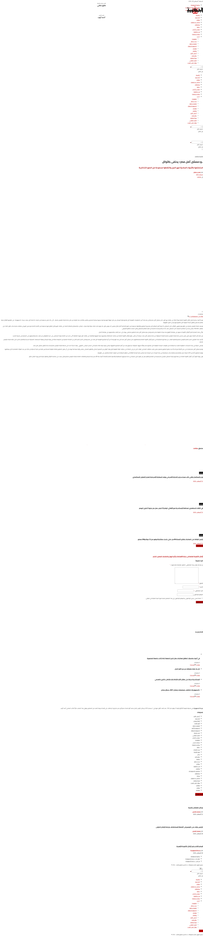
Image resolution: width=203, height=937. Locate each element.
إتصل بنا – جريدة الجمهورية (192, 859)
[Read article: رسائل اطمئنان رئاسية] (101, 801)
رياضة (198, 27)
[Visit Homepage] (195, 13)
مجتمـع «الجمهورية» (194, 771)
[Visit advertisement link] (174, 444)
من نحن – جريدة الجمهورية (193, 861)
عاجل (198, 754)
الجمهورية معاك (192, 46)
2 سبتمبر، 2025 (199, 175)
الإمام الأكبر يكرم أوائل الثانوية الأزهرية (189, 846)
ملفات (198, 20)
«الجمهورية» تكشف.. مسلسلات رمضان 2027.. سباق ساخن (180, 690)
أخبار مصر (197, 17)
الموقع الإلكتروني (198, 594)
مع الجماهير (193, 58)
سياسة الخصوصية (195, 5)
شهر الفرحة (197, 752)
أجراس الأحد (193, 53)
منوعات (195, 48)
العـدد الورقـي (193, 60)
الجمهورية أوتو (196, 728)
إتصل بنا (201, 931)
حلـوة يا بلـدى (196, 742)
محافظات (197, 25)
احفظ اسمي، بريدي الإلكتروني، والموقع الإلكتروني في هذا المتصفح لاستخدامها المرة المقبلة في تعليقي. (173, 598)
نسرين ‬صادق (196, 172)
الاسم (201, 587)
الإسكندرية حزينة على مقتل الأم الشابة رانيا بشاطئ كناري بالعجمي (177, 679)
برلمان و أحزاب (196, 29)
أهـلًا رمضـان (196, 721)
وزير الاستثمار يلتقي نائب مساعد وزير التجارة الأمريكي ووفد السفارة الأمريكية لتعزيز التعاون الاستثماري (168, 477)
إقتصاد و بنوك (193, 44)
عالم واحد (194, 56)
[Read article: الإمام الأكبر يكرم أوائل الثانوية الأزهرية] (101, 840)
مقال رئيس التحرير (192, 63)
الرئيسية (198, 15)
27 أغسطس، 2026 (198, 481)
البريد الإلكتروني (198, 591)
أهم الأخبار (197, 723)
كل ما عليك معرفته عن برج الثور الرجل (187, 668)
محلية (198, 776)
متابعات (195, 51)
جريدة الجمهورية (195, 850)
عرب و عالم (194, 41)
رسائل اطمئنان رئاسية (195, 807)
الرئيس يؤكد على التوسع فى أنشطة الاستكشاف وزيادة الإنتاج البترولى (179, 827)
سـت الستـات (196, 750)
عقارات (198, 764)
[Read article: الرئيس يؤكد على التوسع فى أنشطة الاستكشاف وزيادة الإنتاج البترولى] (101, 820)
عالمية (198, 759)
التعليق (200, 583)
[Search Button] (190, 142)
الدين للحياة (197, 733)
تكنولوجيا (194, 39)
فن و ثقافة (197, 32)
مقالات (198, 785)
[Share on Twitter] (188, 316)
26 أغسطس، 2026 (198, 833)
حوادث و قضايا (196, 34)
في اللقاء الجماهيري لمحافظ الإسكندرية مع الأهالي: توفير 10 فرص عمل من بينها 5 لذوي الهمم (171, 508)
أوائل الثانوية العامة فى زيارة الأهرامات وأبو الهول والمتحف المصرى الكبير (178, 556)
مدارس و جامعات (195, 22)
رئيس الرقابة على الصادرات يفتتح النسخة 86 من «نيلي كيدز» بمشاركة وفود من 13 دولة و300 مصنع (170, 539)
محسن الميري (196, 812)
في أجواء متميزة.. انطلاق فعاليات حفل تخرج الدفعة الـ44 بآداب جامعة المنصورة (173, 658)
